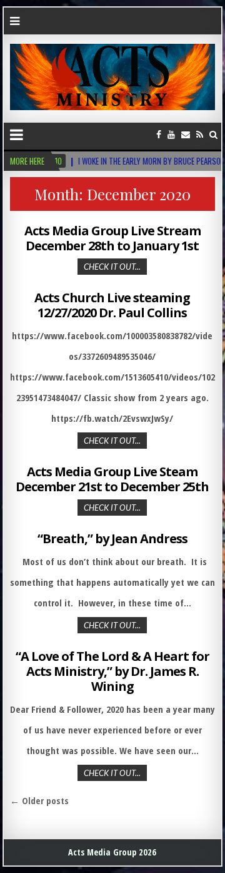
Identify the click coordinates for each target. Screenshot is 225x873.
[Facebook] (158, 134)
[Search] (213, 134)
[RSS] (199, 134)
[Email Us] (185, 134)
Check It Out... (112, 267)
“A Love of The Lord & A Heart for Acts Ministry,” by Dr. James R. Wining (112, 671)
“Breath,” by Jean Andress (113, 538)
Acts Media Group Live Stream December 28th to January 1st (112, 238)
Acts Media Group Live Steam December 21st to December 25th (112, 479)
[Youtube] (171, 134)
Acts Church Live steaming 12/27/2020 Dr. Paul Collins (112, 305)
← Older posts (39, 800)
